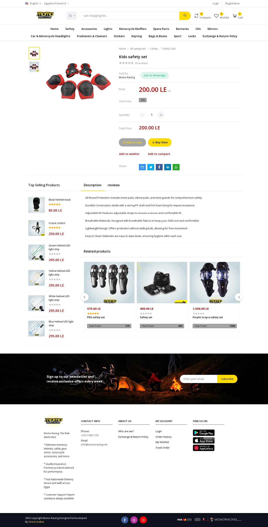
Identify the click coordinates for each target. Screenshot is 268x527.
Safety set (146, 317)
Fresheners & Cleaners (92, 36)
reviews (114, 185)
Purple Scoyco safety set (208, 317)
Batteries (182, 28)
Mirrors (213, 28)
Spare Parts (161, 28)
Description (92, 185)
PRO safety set (96, 317)
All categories (138, 48)
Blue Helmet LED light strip (61, 323)
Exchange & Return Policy (220, 36)
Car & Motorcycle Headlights (50, 36)
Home (54, 28)
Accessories (89, 28)
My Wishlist (162, 442)
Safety (70, 28)
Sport (177, 36)
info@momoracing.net (94, 444)
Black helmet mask (60, 199)
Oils (198, 28)
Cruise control (57, 223)
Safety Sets (169, 48)
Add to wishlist (129, 154)
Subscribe (227, 379)
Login (216, 3)
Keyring (136, 36)
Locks (192, 36)
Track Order (163, 447)
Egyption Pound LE (55, 3)
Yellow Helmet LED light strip (59, 272)
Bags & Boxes (158, 36)
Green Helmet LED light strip (59, 247)
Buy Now (161, 142)
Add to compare (159, 154)
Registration (232, 3)
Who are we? (126, 431)
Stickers (119, 36)
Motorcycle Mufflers (132, 28)
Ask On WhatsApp (154, 75)
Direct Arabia (36, 521)
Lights (108, 28)
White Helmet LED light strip (59, 298)
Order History (164, 437)
